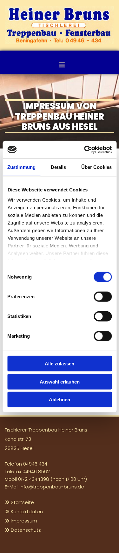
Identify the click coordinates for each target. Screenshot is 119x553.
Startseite (22, 502)
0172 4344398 (33, 479)
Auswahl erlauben (60, 381)
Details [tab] (58, 167)
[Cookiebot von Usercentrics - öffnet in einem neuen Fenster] (85, 149)
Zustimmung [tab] (21, 167)
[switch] (103, 297)
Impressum (24, 520)
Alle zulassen (59, 363)
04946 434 (35, 463)
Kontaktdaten (27, 511)
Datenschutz (26, 530)
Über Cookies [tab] (96, 167)
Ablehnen (59, 399)
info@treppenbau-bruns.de (52, 486)
